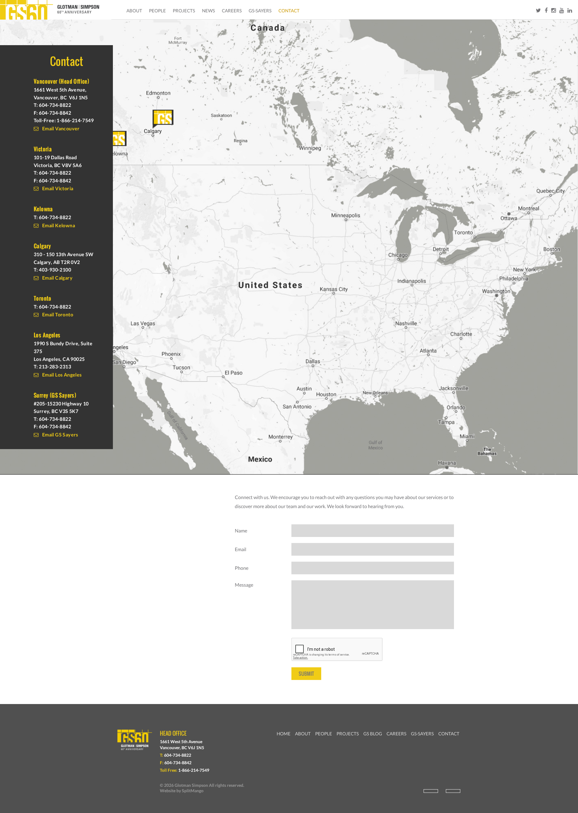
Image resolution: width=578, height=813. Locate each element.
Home (284, 733)
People (157, 10)
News (208, 10)
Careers (232, 10)
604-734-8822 (55, 105)
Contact (289, 10)
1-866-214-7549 (75, 120)
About (134, 10)
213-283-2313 (55, 366)
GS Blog (372, 733)
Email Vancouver (60, 128)
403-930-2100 (55, 269)
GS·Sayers (260, 10)
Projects (184, 10)
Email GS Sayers (59, 434)
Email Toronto (57, 314)
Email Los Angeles (61, 374)
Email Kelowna (58, 225)
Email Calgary (57, 278)
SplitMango (193, 790)
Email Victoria (57, 188)
